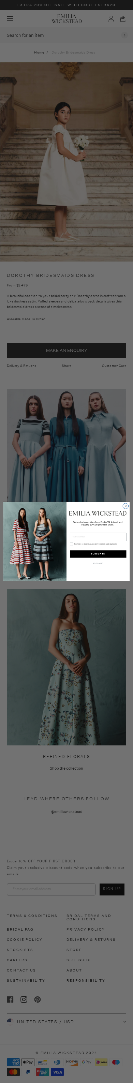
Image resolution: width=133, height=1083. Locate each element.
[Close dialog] (126, 506)
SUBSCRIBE (98, 553)
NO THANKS (98, 563)
